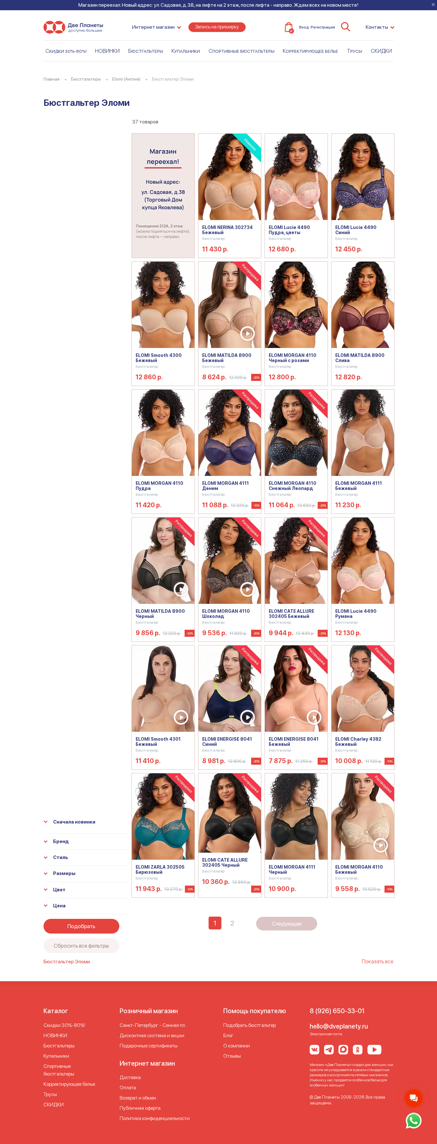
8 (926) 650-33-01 (337, 1011)
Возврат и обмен (138, 1098)
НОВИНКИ (107, 51)
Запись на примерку (217, 27)
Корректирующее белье (310, 51)
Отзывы (232, 1056)
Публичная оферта (140, 1108)
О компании (236, 1046)
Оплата (128, 1088)
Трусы (354, 51)
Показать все (377, 961)
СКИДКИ (381, 51)
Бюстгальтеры (145, 51)
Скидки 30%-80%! (66, 51)
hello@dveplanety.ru (339, 1026)
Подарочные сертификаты (149, 1046)
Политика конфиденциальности (155, 1118)
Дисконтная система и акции (152, 1035)
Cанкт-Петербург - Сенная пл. (153, 1025)
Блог (228, 1035)
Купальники (185, 51)
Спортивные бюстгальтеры (241, 51)
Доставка (130, 1077)
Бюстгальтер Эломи (67, 962)
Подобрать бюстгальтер (249, 1025)
